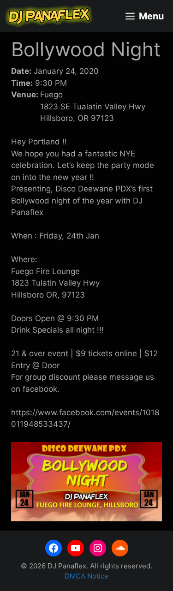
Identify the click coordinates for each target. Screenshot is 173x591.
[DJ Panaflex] (49, 16)
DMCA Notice (86, 576)
